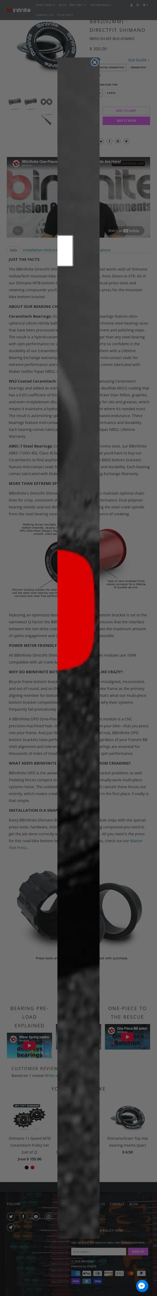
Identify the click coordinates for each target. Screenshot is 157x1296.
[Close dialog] (94, 62)
